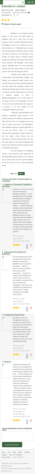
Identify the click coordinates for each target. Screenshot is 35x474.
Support (4, 455)
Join (9, 452)
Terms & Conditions (15, 455)
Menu (29, 2)
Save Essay (5, 12)
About (20, 452)
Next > (21, 173)
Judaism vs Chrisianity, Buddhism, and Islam (17, 185)
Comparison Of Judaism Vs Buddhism (14, 253)
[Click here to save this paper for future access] (27, 248)
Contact (27, 452)
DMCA (10, 471)
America (7, 361)
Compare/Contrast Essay (14, 314)
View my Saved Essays (20, 12)
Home (3, 452)
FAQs (14, 452)
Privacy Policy (6, 457)
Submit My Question (12, 445)
